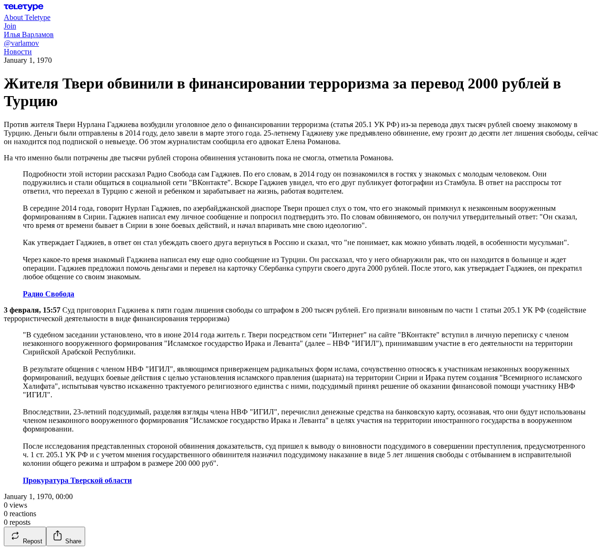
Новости (18, 52)
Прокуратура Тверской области (77, 480)
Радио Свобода (48, 294)
